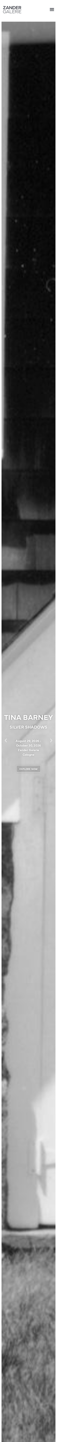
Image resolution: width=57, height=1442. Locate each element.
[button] (51, 9)
